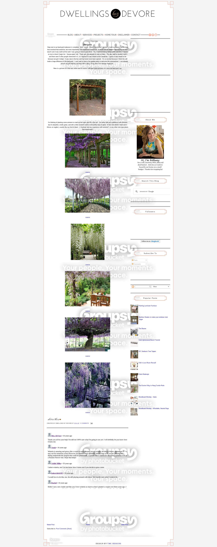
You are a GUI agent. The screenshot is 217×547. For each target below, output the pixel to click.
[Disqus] (87, 460)
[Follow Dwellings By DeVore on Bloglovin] (150, 242)
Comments (137, 264)
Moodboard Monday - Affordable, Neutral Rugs (154, 408)
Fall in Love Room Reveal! (147, 363)
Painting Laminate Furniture (148, 306)
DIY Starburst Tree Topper (147, 351)
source (87, 172)
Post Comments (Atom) (64, 529)
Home (88, 524)
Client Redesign (144, 374)
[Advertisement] (108, 27)
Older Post (124, 524)
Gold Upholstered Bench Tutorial (149, 340)
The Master (142, 328)
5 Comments (84, 423)
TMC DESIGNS (114, 544)
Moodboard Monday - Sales (148, 397)
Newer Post (50, 524)
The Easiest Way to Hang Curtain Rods (151, 385)
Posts (135, 260)
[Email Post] (91, 423)
